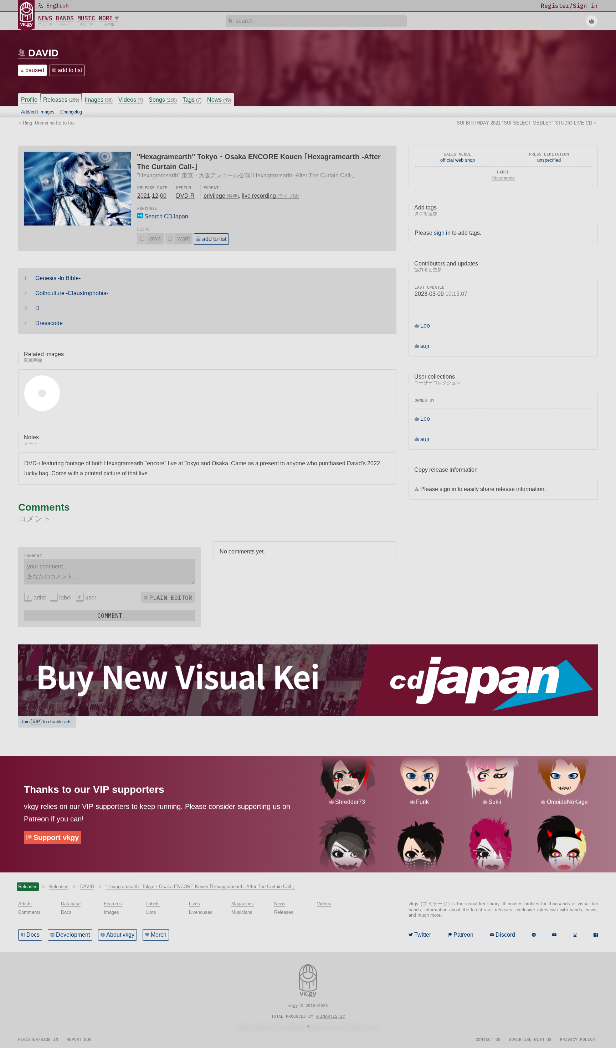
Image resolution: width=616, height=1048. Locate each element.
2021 (143, 196)
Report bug (79, 1039)
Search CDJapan (165, 216)
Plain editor (170, 597)
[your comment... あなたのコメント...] (109, 571)
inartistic (332, 1016)
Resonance (503, 178)
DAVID (43, 53)
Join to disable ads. (47, 721)
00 (163, 196)
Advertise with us (530, 1039)
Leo (425, 326)
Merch (158, 935)
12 (155, 196)
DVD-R (185, 196)
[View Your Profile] (591, 21)
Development (73, 935)
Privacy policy (577, 1039)
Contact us (488, 1039)
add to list (70, 70)
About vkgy (120, 935)
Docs (33, 935)
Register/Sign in (38, 1039)
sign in (442, 233)
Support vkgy (56, 837)
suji (424, 346)
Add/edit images (38, 112)
